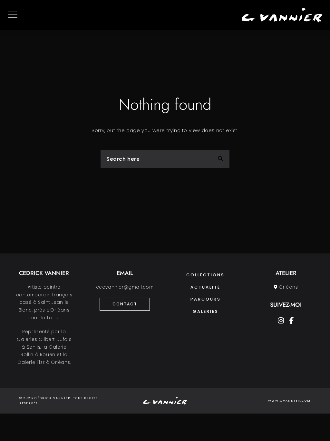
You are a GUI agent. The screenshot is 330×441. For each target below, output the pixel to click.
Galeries (205, 311)
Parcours (205, 299)
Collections (205, 275)
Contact (124, 304)
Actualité (205, 287)
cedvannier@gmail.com (125, 287)
